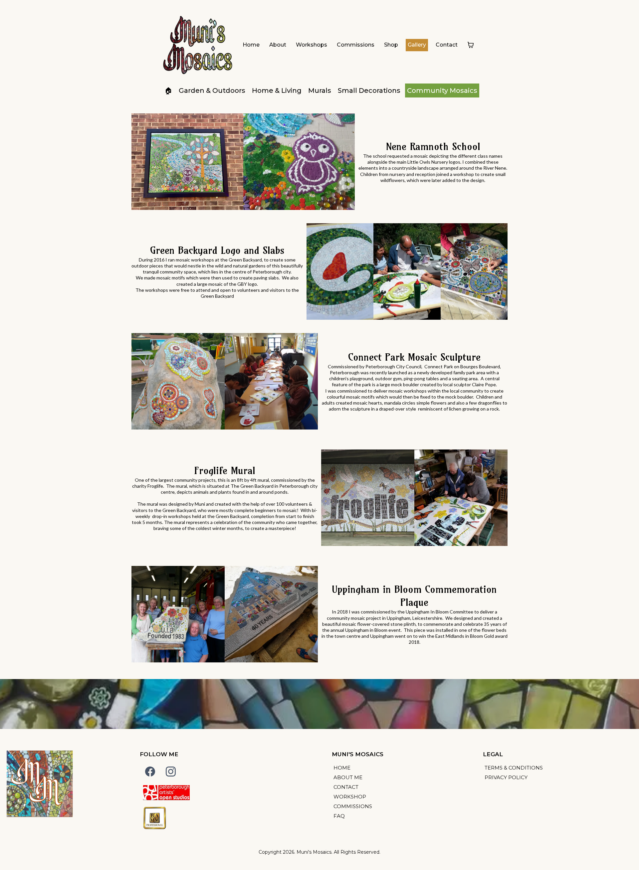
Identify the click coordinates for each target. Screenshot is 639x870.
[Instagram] (170, 771)
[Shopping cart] (470, 45)
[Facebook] (150, 771)
